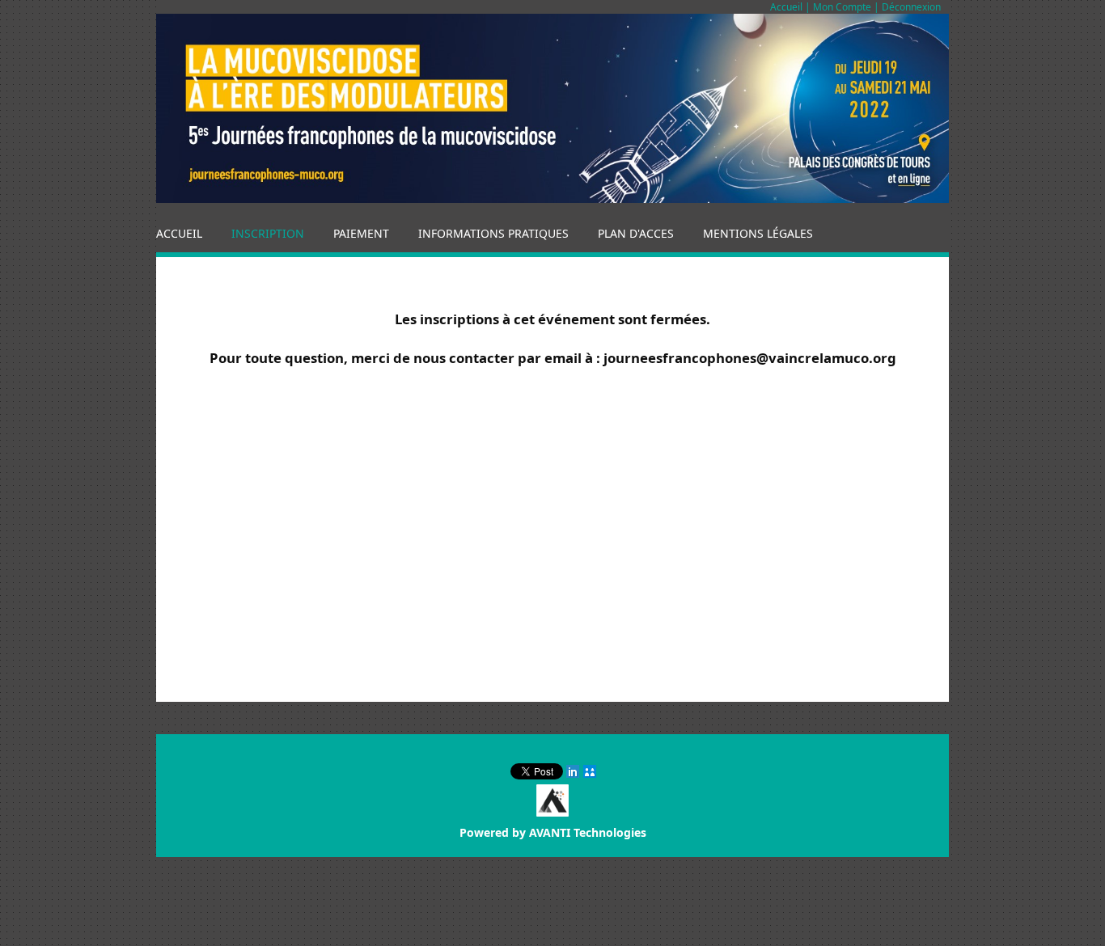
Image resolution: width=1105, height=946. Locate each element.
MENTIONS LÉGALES (758, 233)
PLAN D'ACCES (636, 233)
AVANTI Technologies (587, 832)
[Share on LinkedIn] (574, 771)
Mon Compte (842, 7)
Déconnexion (911, 7)
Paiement (361, 233)
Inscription (267, 233)
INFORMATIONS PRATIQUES (493, 233)
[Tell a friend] (591, 771)
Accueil (786, 7)
